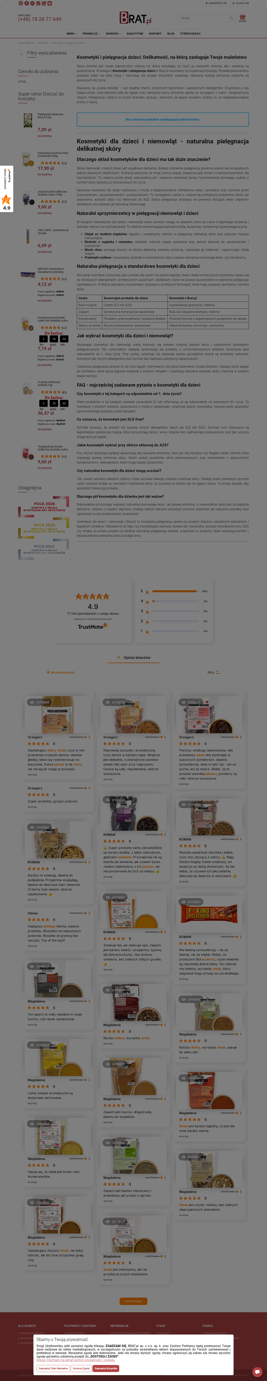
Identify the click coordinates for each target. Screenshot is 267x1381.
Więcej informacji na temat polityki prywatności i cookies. (76, 1360)
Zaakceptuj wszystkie (106, 1368)
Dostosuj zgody (81, 1368)
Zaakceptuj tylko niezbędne (53, 1368)
